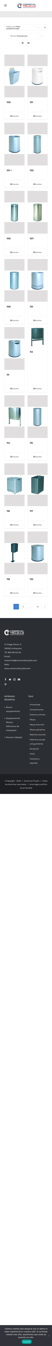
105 (32, 170)
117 (31, 511)
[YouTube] (19, 679)
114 (8, 443)
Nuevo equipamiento (13, 709)
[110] (38, 280)
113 (31, 352)
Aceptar (26, 1342)
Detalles (15, 116)
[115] (38, 416)
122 (31, 579)
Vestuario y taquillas (34, 761)
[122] (38, 553)
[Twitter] (10, 679)
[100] (14, 76)
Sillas (32, 754)
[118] (14, 553)
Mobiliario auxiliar (38, 735)
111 (8, 374)
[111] (14, 348)
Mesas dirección (37, 725)
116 (8, 511)
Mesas (32, 720)
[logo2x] (26, 4)
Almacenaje (35, 704)
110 (31, 306)
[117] (38, 484)
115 (31, 443)
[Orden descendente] (45, 27)
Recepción (34, 749)
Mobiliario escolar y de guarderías (37, 742)
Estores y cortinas (37, 715)
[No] (48, 1335)
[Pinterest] (5, 684)
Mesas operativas (37, 730)
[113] (38, 337)
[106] (14, 212)
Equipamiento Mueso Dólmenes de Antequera (13, 724)
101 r (9, 170)
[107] (38, 212)
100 (9, 102)
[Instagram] (14, 679)
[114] (14, 416)
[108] (14, 280)
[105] (38, 144)
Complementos (36, 709)
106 (9, 238)
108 (9, 306)
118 (8, 579)
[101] (38, 76)
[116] (14, 484)
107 (32, 238)
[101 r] (14, 144)
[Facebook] (5, 679)
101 (31, 102)
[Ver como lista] (28, 43)
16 (37, 607)
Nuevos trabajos (14, 737)
